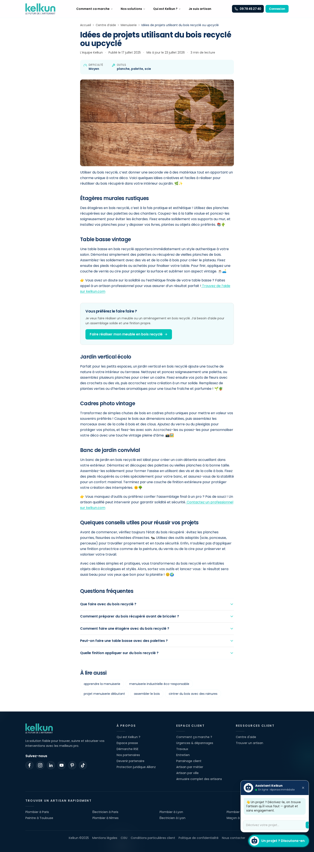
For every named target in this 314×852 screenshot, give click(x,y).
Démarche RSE (127, 749)
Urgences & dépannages (194, 743)
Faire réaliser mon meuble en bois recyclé (126, 334)
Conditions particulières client (153, 838)
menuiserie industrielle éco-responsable (159, 684)
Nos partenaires (128, 755)
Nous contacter (233, 838)
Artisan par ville (187, 773)
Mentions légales (104, 838)
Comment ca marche (93, 9)
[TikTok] (83, 765)
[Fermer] (303, 787)
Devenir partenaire (130, 761)
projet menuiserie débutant (104, 694)
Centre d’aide (106, 25)
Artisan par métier (189, 767)
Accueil (85, 25)
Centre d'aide (246, 737)
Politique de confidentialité (199, 838)
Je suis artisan (200, 9)
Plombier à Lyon (171, 812)
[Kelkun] (40, 8)
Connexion (277, 9)
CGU (124, 838)
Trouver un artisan (249, 743)
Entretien (183, 755)
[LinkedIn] (51, 765)
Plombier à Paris (37, 812)
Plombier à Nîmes (105, 818)
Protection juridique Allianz (136, 767)
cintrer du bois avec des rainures (193, 694)
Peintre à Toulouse (39, 818)
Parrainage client (188, 761)
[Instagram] (40, 765)
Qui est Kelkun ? (165, 9)
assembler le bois (147, 694)
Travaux (182, 749)
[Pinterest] (72, 765)
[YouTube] (61, 765)
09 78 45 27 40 (250, 9)
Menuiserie (129, 25)
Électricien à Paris (105, 812)
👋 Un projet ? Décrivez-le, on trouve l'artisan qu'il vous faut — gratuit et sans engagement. (273, 806)
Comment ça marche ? (194, 737)
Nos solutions (131, 9)
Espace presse (127, 743)
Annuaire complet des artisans (199, 779)
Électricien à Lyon (172, 818)
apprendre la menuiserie (102, 684)
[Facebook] (29, 765)
